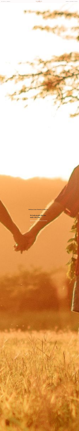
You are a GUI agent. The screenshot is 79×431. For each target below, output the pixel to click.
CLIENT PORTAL (75, 1)
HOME (1, 1)
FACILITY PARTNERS (72, 1)
